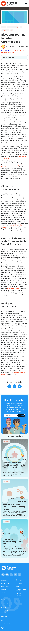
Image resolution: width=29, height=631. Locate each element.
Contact (3, 592)
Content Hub (9, 51)
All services (19, 583)
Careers (3, 589)
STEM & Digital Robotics (5, 611)
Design (18, 586)
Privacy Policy (5, 621)
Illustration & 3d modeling (21, 589)
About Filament (5, 583)
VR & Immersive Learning (6, 606)
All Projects (4, 603)
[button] (25, 3)
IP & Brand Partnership (4, 615)
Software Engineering (19, 594)
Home (3, 51)
